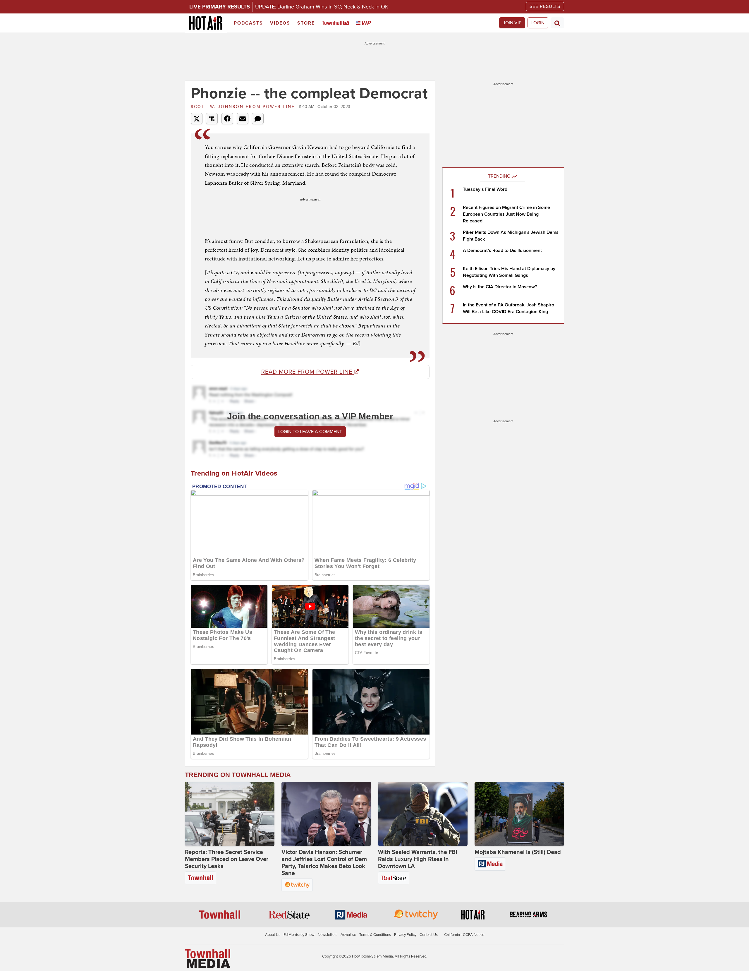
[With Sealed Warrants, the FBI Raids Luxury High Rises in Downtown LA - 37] (423, 814)
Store (306, 23)
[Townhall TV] (336, 23)
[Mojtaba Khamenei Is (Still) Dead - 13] (519, 814)
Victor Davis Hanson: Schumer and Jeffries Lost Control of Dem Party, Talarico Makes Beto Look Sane (324, 863)
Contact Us (429, 934)
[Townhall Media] (207, 958)
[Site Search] (557, 22)
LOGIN (537, 23)
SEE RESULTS (545, 6)
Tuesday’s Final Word (485, 189)
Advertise (348, 934)
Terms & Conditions (375, 934)
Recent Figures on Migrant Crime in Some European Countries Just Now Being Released (506, 214)
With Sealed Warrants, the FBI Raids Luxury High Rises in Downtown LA (417, 859)
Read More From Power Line (307, 371)
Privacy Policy (405, 934)
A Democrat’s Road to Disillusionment (502, 250)
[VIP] (364, 23)
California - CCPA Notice (464, 934)
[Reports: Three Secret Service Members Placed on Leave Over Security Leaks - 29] (229, 814)
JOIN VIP (512, 23)
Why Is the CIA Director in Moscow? (500, 287)
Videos (280, 23)
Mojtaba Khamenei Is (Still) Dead (518, 852)
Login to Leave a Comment (310, 432)
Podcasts (248, 23)
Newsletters (327, 934)
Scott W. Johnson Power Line (244, 106)
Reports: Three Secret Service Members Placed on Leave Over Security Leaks (226, 859)
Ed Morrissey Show (299, 934)
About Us (272, 934)
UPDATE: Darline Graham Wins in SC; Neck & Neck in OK (321, 7)
